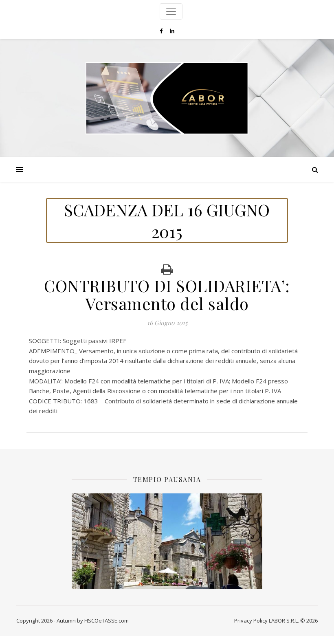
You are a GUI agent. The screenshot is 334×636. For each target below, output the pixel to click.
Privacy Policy (251, 620)
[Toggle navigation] (171, 11)
